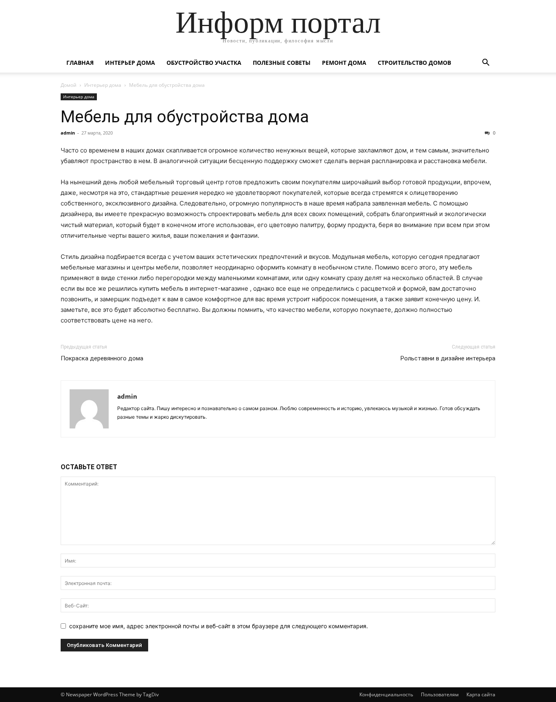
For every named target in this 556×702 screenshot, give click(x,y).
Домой (69, 85)
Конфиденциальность (386, 694)
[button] (485, 63)
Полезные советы (282, 62)
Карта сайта (480, 694)
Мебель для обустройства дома (185, 116)
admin (68, 133)
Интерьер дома (130, 62)
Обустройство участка (203, 62)
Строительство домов (414, 62)
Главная (80, 62)
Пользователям (440, 694)
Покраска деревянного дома (102, 358)
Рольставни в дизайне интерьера (448, 358)
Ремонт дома (344, 62)
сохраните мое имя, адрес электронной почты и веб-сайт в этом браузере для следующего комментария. (218, 626)
